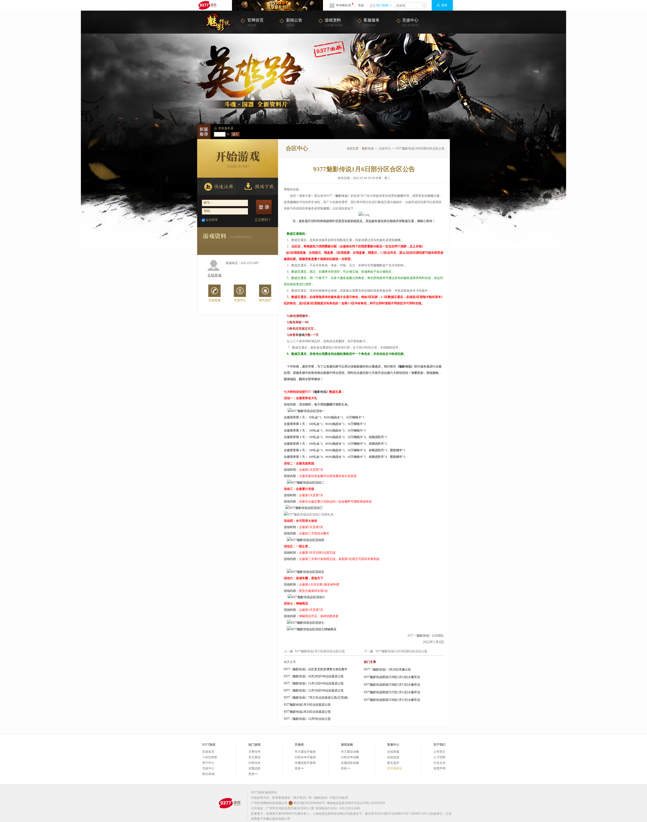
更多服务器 (226, 128)
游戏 (400, 196)
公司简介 (439, 751)
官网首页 (255, 22)
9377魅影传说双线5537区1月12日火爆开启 (392, 692)
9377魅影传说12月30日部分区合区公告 (401, 651)
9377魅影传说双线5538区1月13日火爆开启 (392, 684)
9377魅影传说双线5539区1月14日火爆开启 (392, 677)
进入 (235, 134)
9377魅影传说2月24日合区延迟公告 (307, 711)
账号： (208, 202)
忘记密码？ (263, 220)
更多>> (253, 774)
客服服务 (371, 22)
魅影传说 (368, 148)
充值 (361, 5)
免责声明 (439, 768)
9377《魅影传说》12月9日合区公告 (307, 719)
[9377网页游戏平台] (229, 803)
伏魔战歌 (254, 768)
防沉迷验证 (394, 768)
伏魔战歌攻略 (350, 763)
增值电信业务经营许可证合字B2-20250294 (356, 803)
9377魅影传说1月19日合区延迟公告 (307, 704)
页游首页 (208, 751)
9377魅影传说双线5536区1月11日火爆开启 (392, 700)
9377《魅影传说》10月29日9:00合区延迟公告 (314, 676)
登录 (444, 5)
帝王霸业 (254, 757)
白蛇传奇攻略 (350, 757)
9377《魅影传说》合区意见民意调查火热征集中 (316, 669)
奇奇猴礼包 (343, 5)
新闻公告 (294, 22)
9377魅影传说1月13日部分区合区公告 (320, 651)
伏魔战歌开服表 (305, 763)
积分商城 (208, 774)
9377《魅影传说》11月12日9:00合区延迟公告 (314, 683)
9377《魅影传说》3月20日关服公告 (387, 669)
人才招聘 (439, 757)
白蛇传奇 (254, 763)
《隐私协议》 (321, 797)
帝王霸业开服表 (305, 751)
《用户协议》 (299, 797)
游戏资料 (334, 22)
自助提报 (393, 757)
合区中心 (385, 148)
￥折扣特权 (209, 757)
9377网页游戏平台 (207, 5)
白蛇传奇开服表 (305, 757)
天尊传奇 (254, 751)
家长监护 (265, 300)
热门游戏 (382, 5)
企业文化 (439, 763)
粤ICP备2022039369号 (309, 803)
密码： (208, 211)
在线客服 (214, 275)
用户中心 (208, 763)
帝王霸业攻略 (350, 751)
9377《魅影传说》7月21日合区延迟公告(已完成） (317, 697)
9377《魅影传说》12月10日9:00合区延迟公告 (314, 690)
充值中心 (410, 22)
